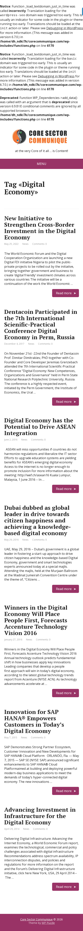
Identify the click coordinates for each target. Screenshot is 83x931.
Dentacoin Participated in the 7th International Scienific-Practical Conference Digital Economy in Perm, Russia (40, 324)
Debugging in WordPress (64, 28)
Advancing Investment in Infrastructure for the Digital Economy (40, 816)
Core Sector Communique (36, 919)
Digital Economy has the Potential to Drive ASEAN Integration (40, 426)
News (25, 244)
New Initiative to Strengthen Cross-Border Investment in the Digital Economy (40, 227)
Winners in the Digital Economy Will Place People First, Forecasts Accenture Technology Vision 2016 (35, 620)
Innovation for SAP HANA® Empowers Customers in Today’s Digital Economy (34, 721)
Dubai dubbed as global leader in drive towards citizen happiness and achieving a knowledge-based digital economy (37, 520)
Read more (64, 293)
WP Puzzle (48, 923)
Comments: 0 (39, 244)
